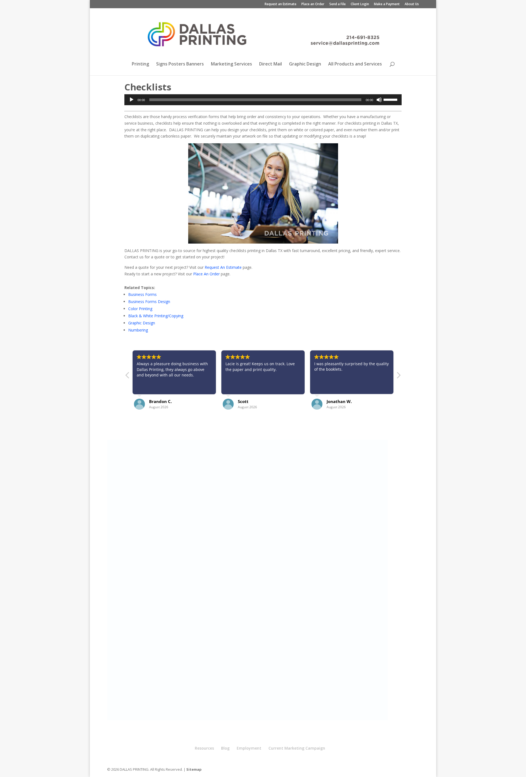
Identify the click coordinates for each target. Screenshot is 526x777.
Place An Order (206, 273)
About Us (412, 4)
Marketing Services (231, 64)
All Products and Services (355, 64)
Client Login (360, 4)
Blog (225, 748)
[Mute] (379, 99)
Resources (204, 748)
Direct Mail (270, 64)
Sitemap (194, 769)
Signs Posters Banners (180, 64)
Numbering (138, 330)
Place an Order (312, 4)
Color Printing (140, 308)
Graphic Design (305, 64)
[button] (398, 376)
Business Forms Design (149, 301)
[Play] (131, 99)
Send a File (337, 4)
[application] (262, 99)
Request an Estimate (280, 4)
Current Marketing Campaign (296, 748)
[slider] (391, 99)
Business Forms (142, 294)
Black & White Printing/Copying (155, 315)
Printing (140, 64)
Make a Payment (387, 4)
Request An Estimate (223, 267)
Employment (249, 748)
